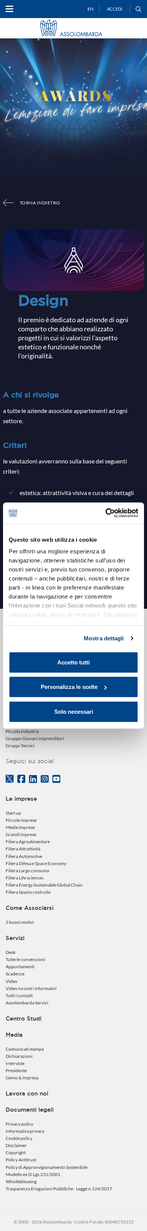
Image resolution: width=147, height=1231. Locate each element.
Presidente (16, 1070)
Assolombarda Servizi (27, 1003)
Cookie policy (19, 1138)
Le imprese (21, 798)
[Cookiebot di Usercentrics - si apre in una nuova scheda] (105, 513)
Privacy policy (19, 1124)
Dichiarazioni (19, 1056)
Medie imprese (20, 827)
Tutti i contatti (19, 995)
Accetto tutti (73, 662)
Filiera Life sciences (24, 878)
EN (90, 9)
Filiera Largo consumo (27, 870)
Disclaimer (16, 1145)
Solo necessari (73, 711)
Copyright (16, 1152)
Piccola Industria (22, 731)
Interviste (15, 1063)
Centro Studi (23, 1018)
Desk (10, 952)
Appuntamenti (20, 966)
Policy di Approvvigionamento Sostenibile (46, 1167)
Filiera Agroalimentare (28, 841)
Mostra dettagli (104, 638)
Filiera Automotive (24, 856)
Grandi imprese (21, 834)
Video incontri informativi (31, 988)
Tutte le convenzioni (25, 959)
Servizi (15, 938)
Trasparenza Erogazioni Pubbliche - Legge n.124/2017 (59, 1188)
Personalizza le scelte (69, 687)
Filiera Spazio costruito (28, 892)
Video (11, 981)
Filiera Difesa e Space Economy (36, 863)
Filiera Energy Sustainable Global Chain (44, 885)
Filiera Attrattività (23, 849)
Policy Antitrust (21, 1159)
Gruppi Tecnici (20, 745)
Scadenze (15, 974)
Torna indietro (40, 203)
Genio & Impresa (22, 1077)
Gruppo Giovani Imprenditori (35, 738)
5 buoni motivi (20, 922)
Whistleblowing (21, 1181)
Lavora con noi (27, 1093)
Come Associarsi (30, 908)
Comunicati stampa (25, 1049)
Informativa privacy (25, 1131)
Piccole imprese (21, 820)
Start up (13, 813)
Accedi (114, 8)
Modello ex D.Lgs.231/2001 (33, 1174)
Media (14, 1034)
